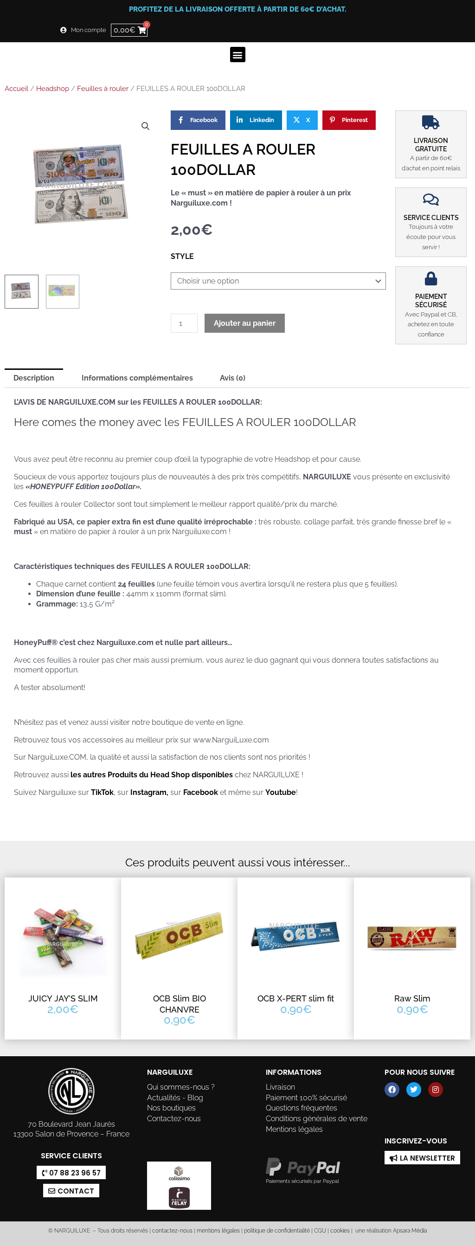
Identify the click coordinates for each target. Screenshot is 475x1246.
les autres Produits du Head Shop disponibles (151, 774)
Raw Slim (412, 998)
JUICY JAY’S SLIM (63, 998)
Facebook (200, 792)
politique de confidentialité (277, 1230)
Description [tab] (33, 378)
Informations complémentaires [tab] (137, 378)
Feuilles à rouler (102, 88)
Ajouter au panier (245, 323)
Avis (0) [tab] (232, 378)
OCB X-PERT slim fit (295, 998)
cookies (340, 1230)
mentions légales (218, 1230)
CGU (320, 1230)
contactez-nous (172, 1230)
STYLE (182, 256)
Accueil (16, 88)
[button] (237, 54)
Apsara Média (410, 1230)
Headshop (52, 88)
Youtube (280, 792)
